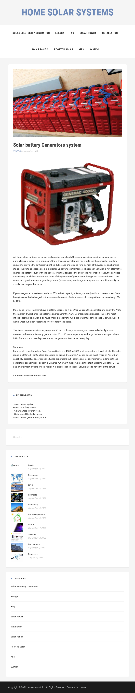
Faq (72, 33)
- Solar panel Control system (27, 414)
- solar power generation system (29, 417)
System (94, 49)
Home (83, 687)
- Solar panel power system (26, 410)
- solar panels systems (24, 407)
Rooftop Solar (63, 49)
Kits (81, 49)
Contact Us (72, 687)
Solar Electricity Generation (31, 33)
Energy (59, 33)
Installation (109, 33)
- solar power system (23, 404)
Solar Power (88, 33)
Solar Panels (40, 49)
